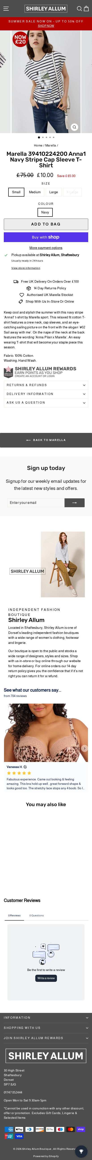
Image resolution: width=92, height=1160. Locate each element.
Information (17, 1017)
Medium (35, 192)
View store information (25, 268)
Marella (50, 145)
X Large (72, 192)
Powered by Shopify (46, 1156)
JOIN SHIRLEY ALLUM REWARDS (34, 1038)
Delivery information (30, 394)
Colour (46, 203)
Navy (45, 212)
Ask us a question (26, 402)
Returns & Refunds (27, 385)
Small (16, 192)
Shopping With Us (22, 1028)
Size (46, 183)
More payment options (46, 248)
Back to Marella (49, 440)
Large (53, 192)
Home (38, 145)
